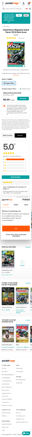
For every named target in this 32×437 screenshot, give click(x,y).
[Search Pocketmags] (3, 9)
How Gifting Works (21, 379)
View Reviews (15, 177)
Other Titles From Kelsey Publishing (9, 283)
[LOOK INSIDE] (16, 66)
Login (3, 430)
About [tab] (26, 204)
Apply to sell (5, 427)
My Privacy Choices (7, 405)
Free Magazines (6, 377)
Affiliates (4, 416)
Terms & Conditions (7, 399)
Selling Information (7, 424)
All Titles (4, 368)
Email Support (19, 371)
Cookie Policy (5, 402)
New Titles (4, 371)
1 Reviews (21, 38)
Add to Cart (9, 274)
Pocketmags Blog (6, 381)
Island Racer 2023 (7, 270)
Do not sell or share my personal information (16, 235)
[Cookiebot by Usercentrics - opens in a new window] (22, 200)
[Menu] (3, 3)
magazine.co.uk (20, 419)
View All (28, 247)
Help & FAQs (19, 368)
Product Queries (6, 412)
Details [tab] (16, 204)
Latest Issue (6, 26)
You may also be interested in (9, 320)
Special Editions (9, 247)
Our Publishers (5, 384)
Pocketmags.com (20, 416)
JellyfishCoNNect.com (22, 422)
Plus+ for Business (7, 387)
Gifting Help (19, 383)
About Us (18, 412)
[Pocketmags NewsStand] (11, 3)
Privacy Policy (5, 390)
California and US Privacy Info (6, 395)
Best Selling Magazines (8, 374)
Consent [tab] (5, 204)
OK (16, 228)
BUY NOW (23, 98)
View (3, 274)
